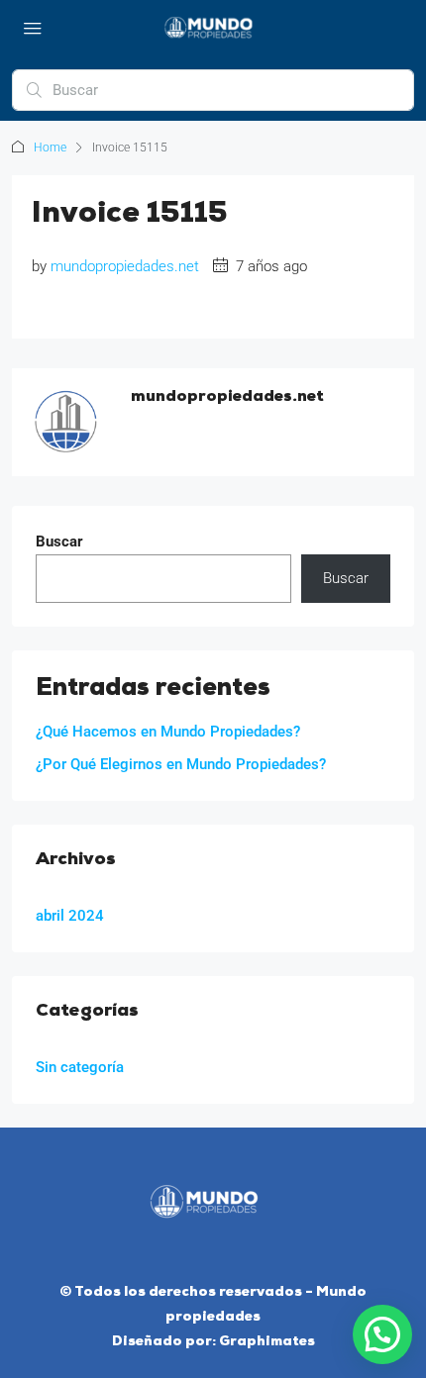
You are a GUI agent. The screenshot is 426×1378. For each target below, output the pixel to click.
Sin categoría (80, 1067)
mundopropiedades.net (125, 266)
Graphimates (267, 1341)
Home (50, 147)
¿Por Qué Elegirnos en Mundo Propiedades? (181, 764)
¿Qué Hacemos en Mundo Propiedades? (168, 731)
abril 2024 (70, 916)
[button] (382, 1334)
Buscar (59, 541)
